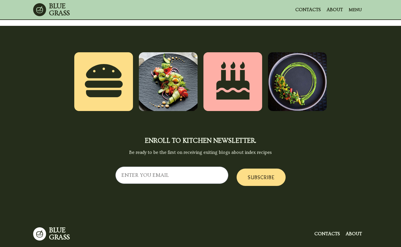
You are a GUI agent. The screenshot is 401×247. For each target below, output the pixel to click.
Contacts (308, 9)
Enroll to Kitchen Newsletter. (200, 140)
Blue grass (59, 9)
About (335, 9)
